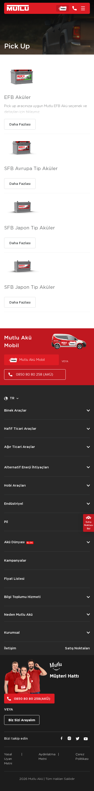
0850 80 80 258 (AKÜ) (34, 374)
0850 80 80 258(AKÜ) (32, 699)
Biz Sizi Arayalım (21, 720)
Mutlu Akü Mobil (32, 360)
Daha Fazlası (20, 124)
